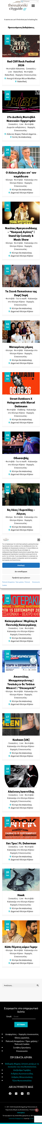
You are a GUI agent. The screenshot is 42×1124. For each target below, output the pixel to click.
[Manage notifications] (37, 1110)
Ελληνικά (26, 1)
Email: (9, 1016)
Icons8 (31, 1118)
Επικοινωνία (36, 582)
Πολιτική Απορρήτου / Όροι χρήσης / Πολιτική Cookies (22, 1042)
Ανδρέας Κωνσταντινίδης (22, 1073)
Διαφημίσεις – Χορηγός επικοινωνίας (22, 1034)
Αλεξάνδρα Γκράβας (22, 1070)
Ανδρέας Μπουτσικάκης (22, 1076)
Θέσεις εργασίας (22, 1037)
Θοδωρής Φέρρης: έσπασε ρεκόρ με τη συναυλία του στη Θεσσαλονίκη (22, 1065)
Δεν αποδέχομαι (21, 571)
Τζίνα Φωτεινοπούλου (22, 1080)
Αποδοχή (21, 565)
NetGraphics (21, 1112)
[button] (39, 540)
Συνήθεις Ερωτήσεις (22, 1047)
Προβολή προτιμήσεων (21, 577)
